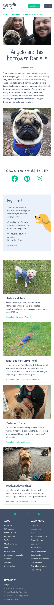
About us (8, 525)
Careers (7, 558)
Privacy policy (9, 536)
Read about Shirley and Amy (17, 317)
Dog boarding (36, 562)
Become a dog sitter (39, 536)
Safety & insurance (38, 551)
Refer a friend (9, 551)
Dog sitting (35, 544)
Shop (6, 547)
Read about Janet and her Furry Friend (21, 379)
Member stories (10, 544)
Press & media (10, 533)
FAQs (6, 584)
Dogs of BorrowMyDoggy (33, 14)
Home (4, 14)
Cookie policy (9, 566)
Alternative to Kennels (40, 558)
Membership (36, 529)
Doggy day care (37, 540)
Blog (32, 533)
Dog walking (36, 570)
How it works (13, 245)
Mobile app (8, 562)
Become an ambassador (13, 555)
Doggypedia (15, 14)
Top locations (36, 547)
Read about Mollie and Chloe (17, 442)
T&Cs (6, 540)
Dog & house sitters (39, 566)
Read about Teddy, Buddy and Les (19, 501)
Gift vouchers (9, 529)
